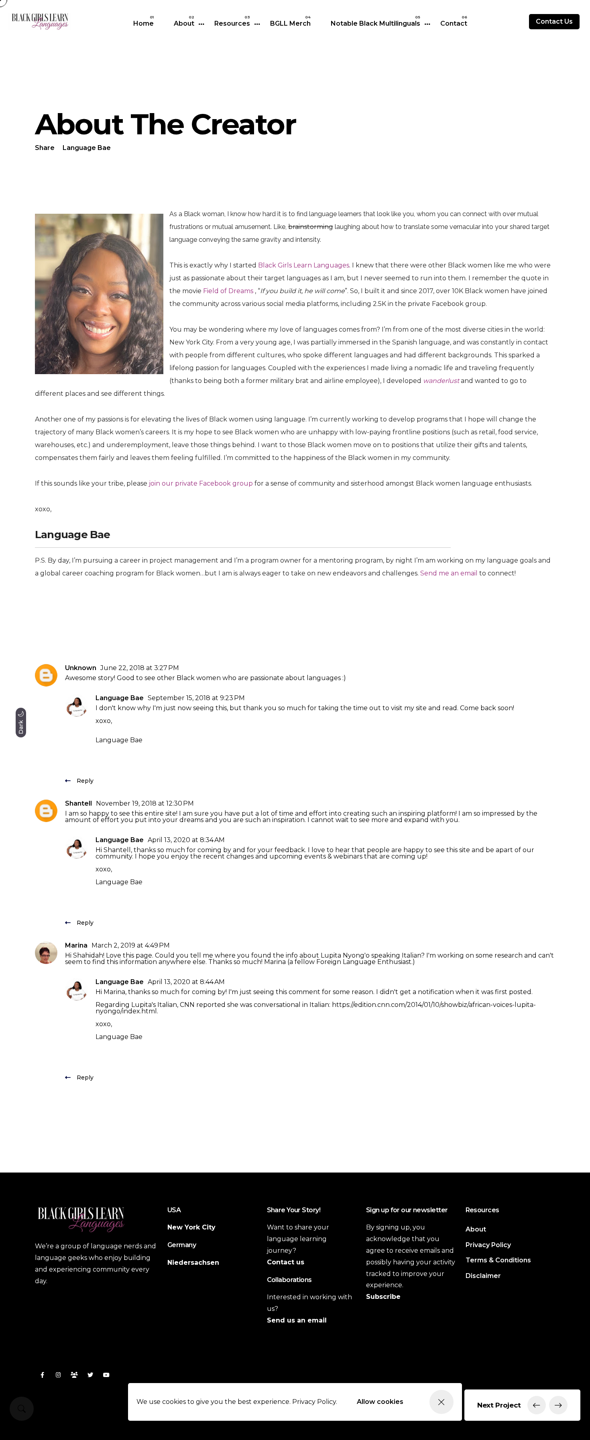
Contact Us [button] (554, 21)
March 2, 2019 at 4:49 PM (131, 945)
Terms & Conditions (498, 1260)
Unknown (80, 668)
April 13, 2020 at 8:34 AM (186, 840)
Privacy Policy (488, 1245)
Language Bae (120, 698)
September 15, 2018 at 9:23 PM (196, 698)
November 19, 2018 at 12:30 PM (145, 803)
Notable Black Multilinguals (375, 23)
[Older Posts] (558, 1405)
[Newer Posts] (536, 1405)
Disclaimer (483, 1276)
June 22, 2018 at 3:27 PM (139, 668)
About (184, 23)
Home (143, 23)
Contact (453, 23)
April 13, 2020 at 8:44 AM (186, 982)
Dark (20, 726)
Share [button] (45, 148)
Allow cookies (380, 1402)
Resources (232, 23)
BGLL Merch (290, 23)
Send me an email (449, 573)
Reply (85, 780)
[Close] (441, 1402)
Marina (76, 945)
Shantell (78, 803)
